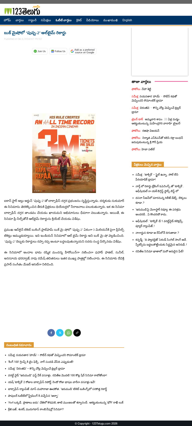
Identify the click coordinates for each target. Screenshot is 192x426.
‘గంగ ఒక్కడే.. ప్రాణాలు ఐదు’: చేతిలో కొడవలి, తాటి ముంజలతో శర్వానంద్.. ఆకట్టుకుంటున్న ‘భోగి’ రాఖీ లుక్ (65, 402)
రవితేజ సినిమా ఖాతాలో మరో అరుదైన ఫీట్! (160, 251)
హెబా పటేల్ (148, 149)
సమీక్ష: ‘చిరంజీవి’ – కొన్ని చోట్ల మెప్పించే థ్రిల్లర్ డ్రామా (36, 368)
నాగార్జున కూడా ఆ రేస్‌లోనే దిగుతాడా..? (157, 232)
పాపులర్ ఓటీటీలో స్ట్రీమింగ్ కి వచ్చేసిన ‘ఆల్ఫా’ (33, 395)
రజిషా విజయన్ (150, 130)
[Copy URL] (77, 333)
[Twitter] (60, 333)
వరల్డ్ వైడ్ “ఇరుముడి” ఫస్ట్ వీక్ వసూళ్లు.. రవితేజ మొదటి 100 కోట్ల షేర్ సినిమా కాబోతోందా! (57, 375)
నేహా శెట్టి (146, 89)
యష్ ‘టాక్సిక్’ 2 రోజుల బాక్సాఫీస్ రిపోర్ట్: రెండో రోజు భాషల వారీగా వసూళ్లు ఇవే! (51, 382)
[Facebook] (51, 333)
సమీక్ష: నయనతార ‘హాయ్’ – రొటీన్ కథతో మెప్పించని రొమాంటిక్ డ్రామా (47, 355)
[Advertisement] (64, 83)
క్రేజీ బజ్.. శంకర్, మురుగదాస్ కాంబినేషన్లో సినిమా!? (36, 409)
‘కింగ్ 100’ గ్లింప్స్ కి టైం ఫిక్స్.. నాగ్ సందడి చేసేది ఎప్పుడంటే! (40, 362)
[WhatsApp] (68, 333)
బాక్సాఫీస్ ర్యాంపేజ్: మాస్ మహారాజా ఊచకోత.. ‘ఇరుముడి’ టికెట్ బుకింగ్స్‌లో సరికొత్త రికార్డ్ (57, 389)
